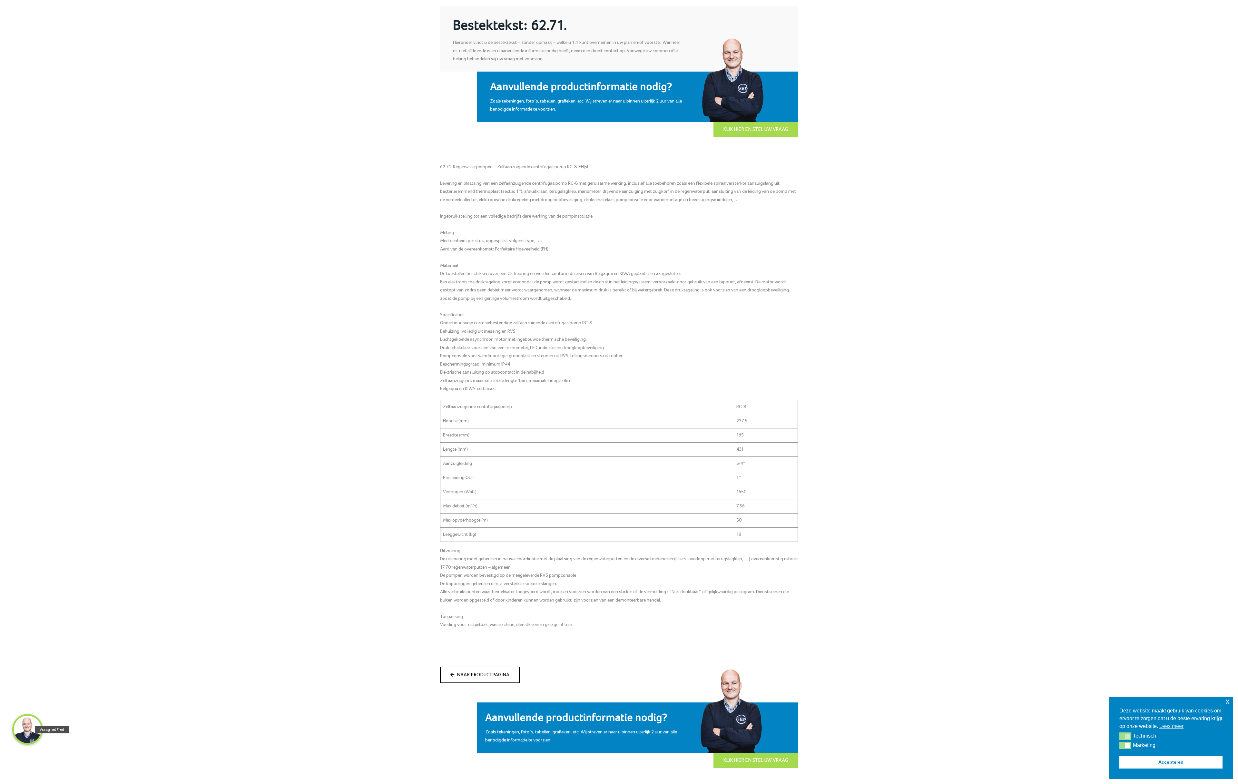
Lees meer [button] (1171, 726)
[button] (1125, 736)
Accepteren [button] (1171, 762)
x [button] (1227, 701)
